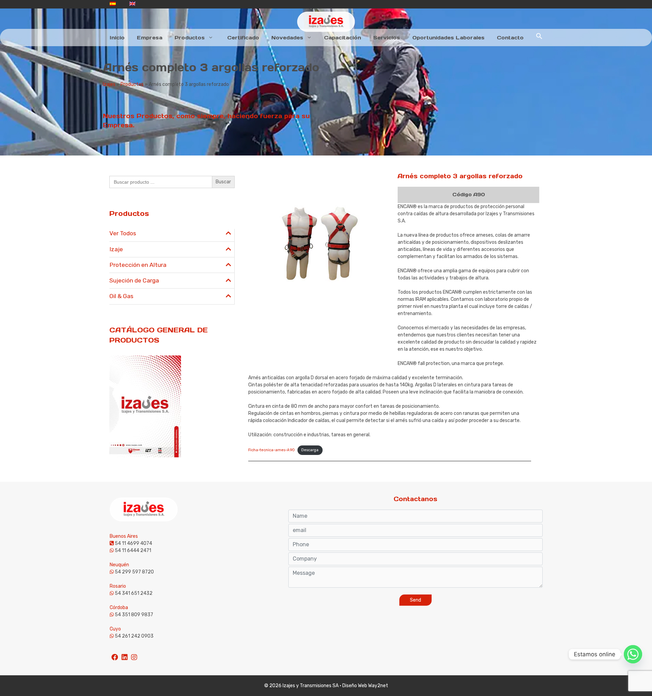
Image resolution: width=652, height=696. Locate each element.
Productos (190, 37)
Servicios (386, 37)
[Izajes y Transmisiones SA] (326, 21)
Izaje (116, 249)
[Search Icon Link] (539, 37)
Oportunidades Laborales (448, 37)
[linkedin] (124, 654)
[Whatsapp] (633, 654)
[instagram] (134, 654)
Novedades (287, 37)
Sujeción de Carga (134, 280)
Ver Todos (122, 233)
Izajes (109, 84)
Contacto (510, 37)
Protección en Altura (137, 264)
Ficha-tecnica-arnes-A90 (271, 450)
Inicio (117, 37)
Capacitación (342, 37)
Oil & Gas (121, 296)
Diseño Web (354, 686)
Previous (239, 230)
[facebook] (115, 654)
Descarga (310, 450)
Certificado (243, 37)
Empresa (149, 37)
